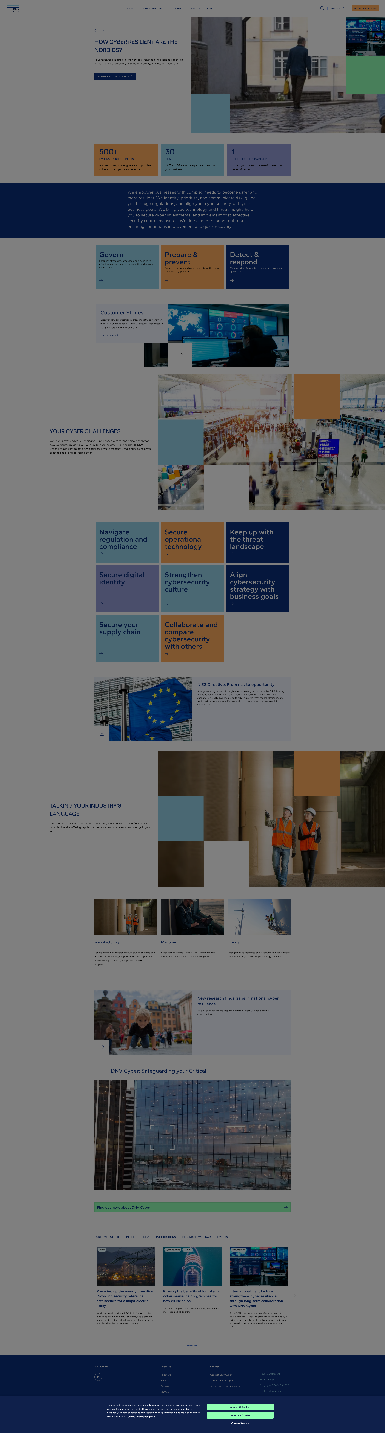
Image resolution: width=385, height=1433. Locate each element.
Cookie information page (141, 1416)
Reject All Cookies (240, 1415)
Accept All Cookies (240, 1407)
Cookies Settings (240, 1423)
